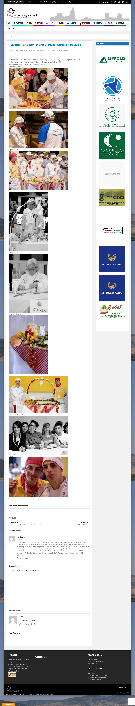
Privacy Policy (124, 687)
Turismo (121, 23)
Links (40, 2)
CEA (30, 23)
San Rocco (86, 23)
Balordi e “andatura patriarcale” (85, 29)
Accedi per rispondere (24, 558)
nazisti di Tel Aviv (119, 29)
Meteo (110, 23)
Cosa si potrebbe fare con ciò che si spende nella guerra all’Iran (56, 29)
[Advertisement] (90, 19)
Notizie (40, 23)
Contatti (32, 2)
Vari (14, 518)
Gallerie (73, 23)
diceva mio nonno (92, 659)
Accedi (47, 2)
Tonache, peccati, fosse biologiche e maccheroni (23, 29)
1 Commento (51, 50)
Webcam (99, 23)
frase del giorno (92, 673)
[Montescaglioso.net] (22, 13)
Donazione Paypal (68, 2)
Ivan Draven (42, 64)
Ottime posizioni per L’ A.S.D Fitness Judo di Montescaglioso (26, 524)
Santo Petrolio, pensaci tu (103, 29)
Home (11, 37)
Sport (51, 23)
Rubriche (19, 23)
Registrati (56, 2)
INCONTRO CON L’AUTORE (81, 524)
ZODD (21, 617)
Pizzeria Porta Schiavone (18, 59)
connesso (20, 570)
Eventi (61, 23)
